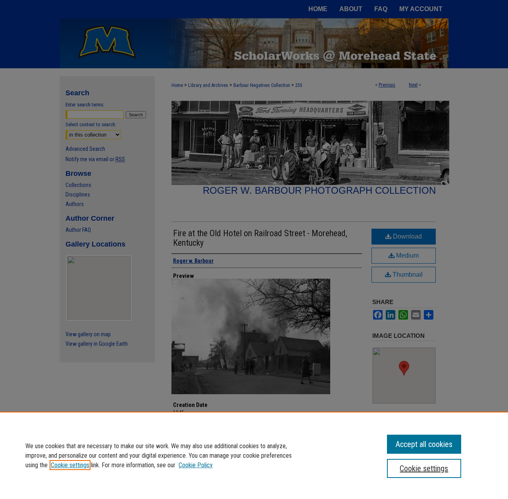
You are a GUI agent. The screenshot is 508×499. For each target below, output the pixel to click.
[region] (254, 455)
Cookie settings (70, 465)
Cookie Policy (196, 465)
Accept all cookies (424, 444)
